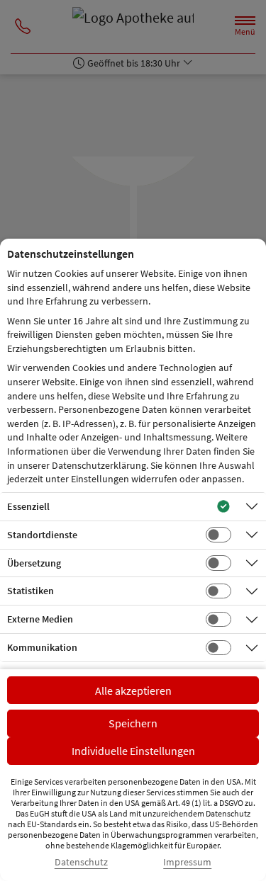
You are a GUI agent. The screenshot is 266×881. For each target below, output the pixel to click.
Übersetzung (34, 563)
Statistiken (30, 590)
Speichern (133, 723)
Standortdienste (42, 534)
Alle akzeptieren (133, 690)
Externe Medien (40, 619)
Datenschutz (81, 862)
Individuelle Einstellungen (133, 751)
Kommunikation (42, 647)
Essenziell (28, 506)
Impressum (187, 862)
